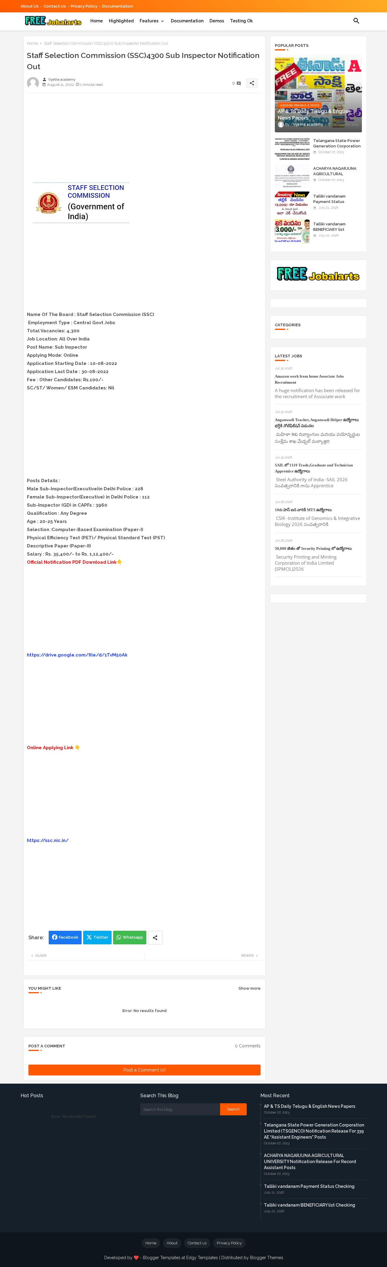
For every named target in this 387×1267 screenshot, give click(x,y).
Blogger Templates (161, 1257)
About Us (30, 6)
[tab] (96, 20)
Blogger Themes (266, 1257)
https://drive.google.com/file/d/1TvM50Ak (77, 655)
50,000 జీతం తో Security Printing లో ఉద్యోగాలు (313, 548)
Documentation (117, 6)
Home (96, 20)
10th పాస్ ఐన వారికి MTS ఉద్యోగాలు (303, 510)
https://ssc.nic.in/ (48, 840)
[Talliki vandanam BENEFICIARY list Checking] (292, 231)
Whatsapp (133, 937)
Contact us (55, 6)
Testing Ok (241, 20)
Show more (250, 988)
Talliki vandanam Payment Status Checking (329, 201)
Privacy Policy (84, 6)
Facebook (68, 937)
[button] (356, 21)
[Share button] (155, 937)
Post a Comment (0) (144, 1070)
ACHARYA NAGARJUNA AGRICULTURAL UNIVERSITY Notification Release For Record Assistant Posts (310, 1161)
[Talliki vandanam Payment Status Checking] (292, 204)
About (172, 1243)
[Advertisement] (144, 140)
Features (149, 20)
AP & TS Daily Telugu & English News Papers (309, 1106)
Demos (217, 20)
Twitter (100, 937)
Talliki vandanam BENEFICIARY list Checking (329, 229)
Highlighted (121, 20)
